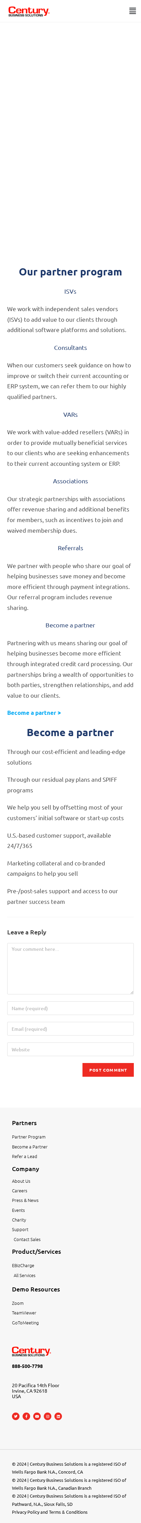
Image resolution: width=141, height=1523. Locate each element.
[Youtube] (37, 1416)
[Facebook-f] (26, 1416)
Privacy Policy (25, 1512)
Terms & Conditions (68, 1512)
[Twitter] (16, 1416)
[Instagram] (47, 1416)
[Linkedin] (58, 1416)
